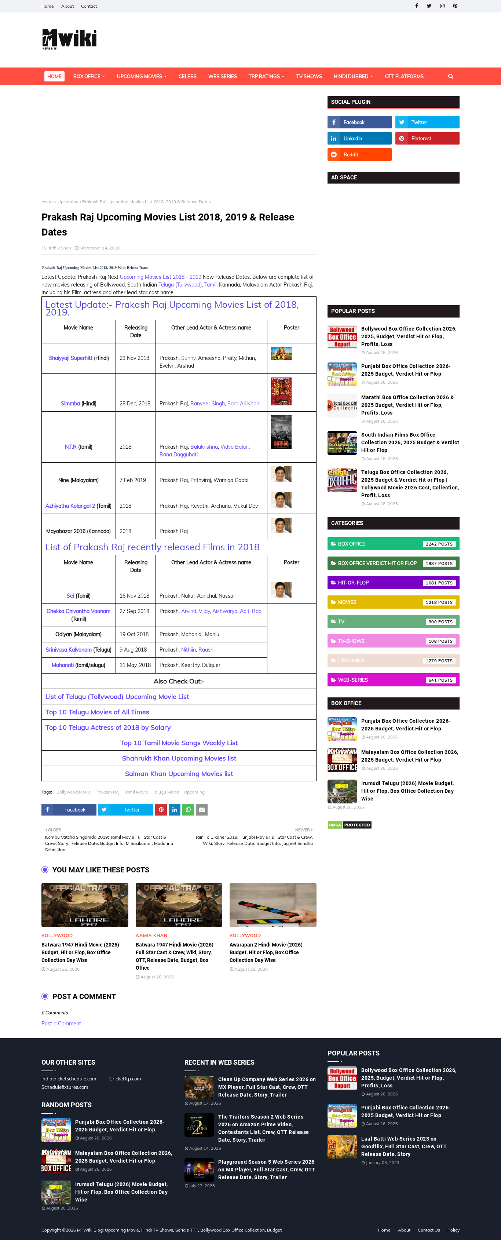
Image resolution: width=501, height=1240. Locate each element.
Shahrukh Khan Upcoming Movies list (179, 758)
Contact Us (429, 1230)
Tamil (210, 284)
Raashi (206, 649)
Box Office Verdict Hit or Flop (387, 563)
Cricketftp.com (125, 1079)
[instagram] (442, 6)
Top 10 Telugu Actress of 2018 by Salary (108, 727)
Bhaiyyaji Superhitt (70, 358)
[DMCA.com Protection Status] (350, 827)
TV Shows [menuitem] (309, 76)
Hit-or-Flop (387, 583)
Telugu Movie (166, 792)
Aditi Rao (251, 611)
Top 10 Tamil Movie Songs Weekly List (179, 742)
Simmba (70, 403)
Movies (387, 602)
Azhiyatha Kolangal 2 (70, 506)
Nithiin (188, 649)
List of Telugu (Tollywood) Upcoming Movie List (117, 696)
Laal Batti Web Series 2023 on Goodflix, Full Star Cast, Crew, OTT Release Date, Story (404, 1146)
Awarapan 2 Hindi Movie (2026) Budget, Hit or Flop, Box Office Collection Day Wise (266, 952)
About (67, 6)
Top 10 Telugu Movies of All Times (97, 712)
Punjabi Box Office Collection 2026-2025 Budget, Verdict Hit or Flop (406, 370)
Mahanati (63, 665)
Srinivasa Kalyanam (69, 649)
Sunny (188, 358)
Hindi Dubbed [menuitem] (351, 76)
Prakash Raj (107, 792)
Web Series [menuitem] (222, 76)
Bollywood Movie (73, 792)
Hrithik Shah (59, 248)
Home (47, 6)
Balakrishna (204, 447)
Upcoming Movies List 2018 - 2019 (160, 277)
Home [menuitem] (54, 76)
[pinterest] (455, 6)
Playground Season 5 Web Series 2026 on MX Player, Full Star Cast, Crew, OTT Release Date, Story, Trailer (266, 1169)
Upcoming (68, 201)
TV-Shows (387, 641)
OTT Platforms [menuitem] (404, 76)
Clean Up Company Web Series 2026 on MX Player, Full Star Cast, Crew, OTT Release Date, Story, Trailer (267, 1087)
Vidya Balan (234, 447)
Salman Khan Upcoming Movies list (179, 773)
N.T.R (71, 447)
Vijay (204, 611)
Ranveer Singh (207, 403)
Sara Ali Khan (243, 403)
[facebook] (416, 6)
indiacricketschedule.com (68, 1079)
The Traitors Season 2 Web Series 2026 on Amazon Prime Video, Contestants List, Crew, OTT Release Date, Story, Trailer (263, 1128)
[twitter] (429, 6)
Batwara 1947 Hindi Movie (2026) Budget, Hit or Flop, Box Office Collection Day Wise (80, 952)
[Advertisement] (179, 147)
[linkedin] (360, 138)
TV (387, 621)
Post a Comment (61, 1023)
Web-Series (387, 680)
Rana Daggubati (179, 454)
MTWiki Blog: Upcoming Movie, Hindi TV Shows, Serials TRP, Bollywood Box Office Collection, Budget (179, 1230)
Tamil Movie (136, 792)
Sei (70, 595)
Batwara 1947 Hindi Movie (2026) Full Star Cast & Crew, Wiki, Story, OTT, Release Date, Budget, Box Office (174, 956)
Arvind (188, 611)
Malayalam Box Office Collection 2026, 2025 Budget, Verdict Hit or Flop (409, 756)
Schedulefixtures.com (64, 1087)
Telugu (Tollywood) (180, 284)
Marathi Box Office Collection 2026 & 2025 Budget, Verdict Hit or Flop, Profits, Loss (407, 405)
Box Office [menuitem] (86, 76)
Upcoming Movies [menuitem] (139, 76)
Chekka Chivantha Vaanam (78, 611)
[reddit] (360, 154)
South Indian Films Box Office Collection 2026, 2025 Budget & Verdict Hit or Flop (410, 442)
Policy (453, 1230)
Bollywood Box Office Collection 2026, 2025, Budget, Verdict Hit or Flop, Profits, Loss (409, 336)
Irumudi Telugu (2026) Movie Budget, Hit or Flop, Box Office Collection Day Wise (407, 791)
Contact (89, 6)
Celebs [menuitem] (188, 76)
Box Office (387, 544)
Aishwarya (224, 611)
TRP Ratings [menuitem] (264, 76)
